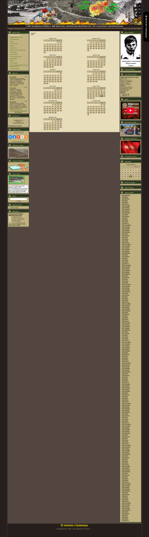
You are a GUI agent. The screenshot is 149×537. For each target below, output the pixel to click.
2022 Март (125, 434)
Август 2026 (130, 164)
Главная (11, 29)
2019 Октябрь (126, 384)
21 (96, 65)
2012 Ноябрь (125, 247)
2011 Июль (125, 221)
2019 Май (124, 377)
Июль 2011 (53, 86)
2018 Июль (125, 359)
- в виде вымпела (16, 217)
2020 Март (125, 393)
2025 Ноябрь (125, 506)
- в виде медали (16, 220)
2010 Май (124, 200)
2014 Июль (125, 282)
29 (99, 67)
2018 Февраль (126, 351)
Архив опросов (20, 224)
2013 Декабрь (126, 270)
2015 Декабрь (126, 309)
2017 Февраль (126, 330)
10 (44, 46)
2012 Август (125, 242)
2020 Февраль (126, 391)
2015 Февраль (126, 291)
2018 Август (125, 361)
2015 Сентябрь (126, 303)
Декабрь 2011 (53, 117)
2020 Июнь (125, 398)
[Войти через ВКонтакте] (10, 137)
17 (60, 94)
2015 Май (124, 296)
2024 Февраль (126, 471)
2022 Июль (125, 441)
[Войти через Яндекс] (18, 137)
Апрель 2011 (96, 55)
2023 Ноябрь (125, 468)
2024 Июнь (125, 478)
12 (104, 75)
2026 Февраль (126, 510)
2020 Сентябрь (126, 403)
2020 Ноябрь (125, 406)
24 (99, 79)
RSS (139, 29)
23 (93, 48)
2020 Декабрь (126, 408)
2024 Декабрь (126, 489)
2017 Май (124, 335)
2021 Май (124, 417)
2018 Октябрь (126, 365)
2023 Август (125, 464)
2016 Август (125, 321)
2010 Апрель (125, 198)
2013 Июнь (125, 260)
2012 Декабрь (126, 249)
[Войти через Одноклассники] (26, 137)
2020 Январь (125, 389)
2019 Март (125, 373)
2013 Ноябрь (125, 268)
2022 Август (125, 443)
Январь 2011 (52, 38)
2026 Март (125, 511)
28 (50, 112)
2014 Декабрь (126, 289)
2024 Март (125, 473)
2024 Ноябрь (125, 487)
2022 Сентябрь (126, 445)
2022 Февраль (126, 433)
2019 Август (125, 382)
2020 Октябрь (126, 405)
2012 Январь (125, 230)
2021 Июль (125, 420)
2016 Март (125, 312)
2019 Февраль (126, 372)
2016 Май (124, 316)
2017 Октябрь (126, 344)
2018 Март (125, 352)
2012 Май (124, 237)
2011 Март (125, 214)
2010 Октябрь (126, 205)
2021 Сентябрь (126, 424)
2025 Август (125, 501)
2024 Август (125, 482)
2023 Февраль (126, 454)
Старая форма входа (18, 141)
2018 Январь (125, 349)
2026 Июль (125, 518)
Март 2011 (53, 55)
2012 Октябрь (126, 246)
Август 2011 (96, 86)
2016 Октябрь (126, 323)
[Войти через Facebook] (14, 137)
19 (50, 48)
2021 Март (125, 413)
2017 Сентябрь (126, 342)
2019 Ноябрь (125, 386)
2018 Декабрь (126, 368)
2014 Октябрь (126, 286)
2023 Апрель (125, 457)
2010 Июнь (125, 202)
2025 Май (124, 496)
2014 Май (124, 279)
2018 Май (124, 356)
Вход (23, 29)
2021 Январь (125, 410)
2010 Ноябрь (125, 207)
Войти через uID (18, 132)
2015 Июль (125, 300)
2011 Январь (125, 211)
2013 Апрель (125, 256)
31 (47, 83)
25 (99, 48)
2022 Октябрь (126, 447)
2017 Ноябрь (125, 345)
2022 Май (124, 438)
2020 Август (125, 401)
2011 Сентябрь (126, 225)
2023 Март (125, 455)
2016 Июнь (125, 317)
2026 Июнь (125, 517)
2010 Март (125, 197)
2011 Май (124, 218)
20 (96, 110)
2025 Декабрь (126, 508)
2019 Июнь (125, 379)
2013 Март (125, 254)
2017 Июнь (125, 337)
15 (58, 46)
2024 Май (124, 476)
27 (96, 112)
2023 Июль (125, 462)
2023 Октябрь (126, 466)
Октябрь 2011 (96, 100)
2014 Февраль (126, 274)
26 (91, 67)
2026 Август (125, 520)
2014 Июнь (125, 281)
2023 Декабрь (126, 469)
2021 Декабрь (126, 429)
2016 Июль (125, 319)
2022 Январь (125, 431)
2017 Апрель (125, 333)
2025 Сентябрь (126, 503)
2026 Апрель (125, 513)
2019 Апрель (125, 375)
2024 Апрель (125, 475)
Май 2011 (53, 69)
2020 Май (124, 396)
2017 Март (125, 331)
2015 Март (125, 293)
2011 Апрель (125, 216)
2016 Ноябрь (125, 324)
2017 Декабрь (126, 347)
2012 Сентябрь (126, 244)
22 (93, 79)
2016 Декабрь (126, 326)
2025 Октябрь (126, 504)
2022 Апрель (125, 436)
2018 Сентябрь (126, 363)
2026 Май (124, 515)
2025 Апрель (125, 494)
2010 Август (125, 204)
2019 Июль (125, 380)
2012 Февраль (126, 232)
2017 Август (125, 340)
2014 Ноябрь (125, 288)
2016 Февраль (126, 310)
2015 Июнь (125, 298)
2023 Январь (125, 452)
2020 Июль (125, 400)
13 (55, 77)
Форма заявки (14, 207)
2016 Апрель (125, 314)
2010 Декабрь (126, 209)
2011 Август (125, 223)
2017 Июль (125, 338)
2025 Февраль (126, 490)
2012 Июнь (125, 239)
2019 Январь (125, 370)
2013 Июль (125, 261)
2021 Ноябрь (125, 427)
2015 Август (125, 302)
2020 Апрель (125, 394)
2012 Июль (125, 240)
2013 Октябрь (126, 267)
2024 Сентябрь (126, 483)
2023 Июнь (125, 461)
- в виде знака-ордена (17, 218)
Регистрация (17, 29)
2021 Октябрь (126, 426)
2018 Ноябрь (125, 366)
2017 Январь (125, 328)
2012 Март (125, 233)
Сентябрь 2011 (52, 100)
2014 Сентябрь (126, 284)
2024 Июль (125, 480)
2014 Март (125, 275)
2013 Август (125, 263)
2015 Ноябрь (125, 307)
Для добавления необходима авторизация (18, 111)
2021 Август (125, 422)
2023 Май (124, 459)
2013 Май (124, 258)
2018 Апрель (125, 354)
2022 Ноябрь (125, 448)
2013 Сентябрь (126, 265)
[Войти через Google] (22, 137)
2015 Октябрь (126, 305)
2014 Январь (125, 272)
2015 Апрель (125, 295)
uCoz (91, 529)
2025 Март (125, 492)
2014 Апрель (125, 277)
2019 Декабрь (126, 387)
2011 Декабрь (126, 228)
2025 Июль (125, 499)
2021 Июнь (125, 419)
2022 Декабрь (126, 450)
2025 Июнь (125, 497)
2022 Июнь (125, 440)
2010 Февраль (126, 195)
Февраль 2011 (96, 38)
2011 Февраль (126, 212)
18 (55, 63)
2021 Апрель (125, 415)
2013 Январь (125, 251)
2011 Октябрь (126, 226)
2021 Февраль (126, 412)
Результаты (11, 224)
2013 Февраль (126, 253)
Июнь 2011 (96, 69)
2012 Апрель (125, 235)
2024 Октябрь (126, 485)
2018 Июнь (125, 358)
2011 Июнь (125, 219)
